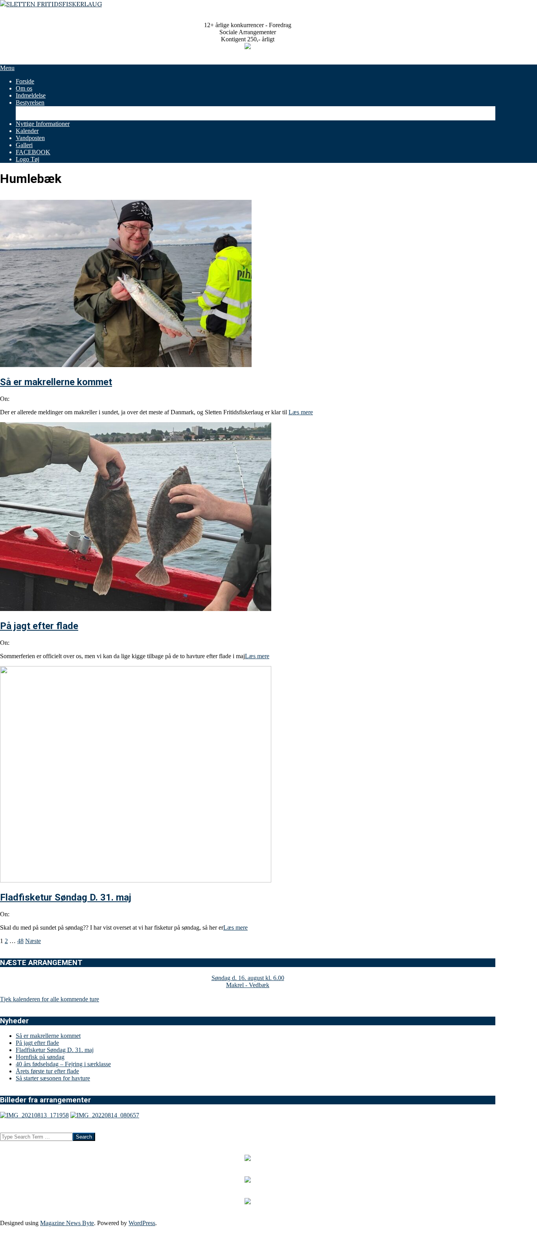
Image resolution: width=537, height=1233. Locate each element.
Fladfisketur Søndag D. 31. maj (65, 897)
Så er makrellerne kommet (56, 382)
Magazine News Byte (67, 1223)
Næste (33, 941)
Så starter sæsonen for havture (53, 1078)
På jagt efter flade (39, 625)
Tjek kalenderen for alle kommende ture (49, 999)
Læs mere (301, 412)
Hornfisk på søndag (40, 1057)
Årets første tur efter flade (47, 1071)
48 (20, 941)
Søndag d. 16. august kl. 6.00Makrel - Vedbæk (247, 981)
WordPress (142, 1223)
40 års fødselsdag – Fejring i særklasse (63, 1064)
